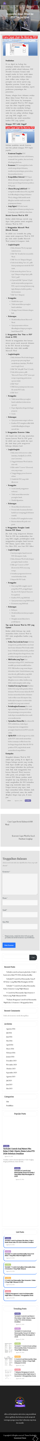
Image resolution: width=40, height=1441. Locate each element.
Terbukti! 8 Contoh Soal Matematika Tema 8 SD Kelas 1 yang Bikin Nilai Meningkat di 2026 (24, 1173)
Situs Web (6, 922)
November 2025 (11, 1065)
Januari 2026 (10, 1057)
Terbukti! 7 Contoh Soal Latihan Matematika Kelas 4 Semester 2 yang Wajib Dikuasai (25, 1198)
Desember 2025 (11, 1061)
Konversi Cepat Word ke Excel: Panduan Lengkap (23, 837)
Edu (7, 1101)
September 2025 (11, 1072)
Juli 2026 (9, 1033)
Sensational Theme (20, 1438)
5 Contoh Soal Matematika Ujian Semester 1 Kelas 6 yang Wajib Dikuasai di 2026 (25, 1212)
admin (9, 800)
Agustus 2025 (10, 1076)
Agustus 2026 (10, 1029)
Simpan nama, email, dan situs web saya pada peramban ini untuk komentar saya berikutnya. (20, 936)
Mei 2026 (9, 1041)
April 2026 (9, 1045)
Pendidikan (28, 800)
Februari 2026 (10, 1053)
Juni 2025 (9, 1084)
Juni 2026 (9, 1037)
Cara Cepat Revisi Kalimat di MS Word (19, 823)
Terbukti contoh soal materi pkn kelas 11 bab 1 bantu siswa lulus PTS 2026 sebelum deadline (19, 1151)
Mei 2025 (9, 1088)
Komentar (6, 872)
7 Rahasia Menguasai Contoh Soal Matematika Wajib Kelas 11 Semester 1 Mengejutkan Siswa (25, 1226)
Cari (33, 957)
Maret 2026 (10, 1049)
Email (5, 910)
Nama (5, 898)
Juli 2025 (9, 1080)
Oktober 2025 (10, 1069)
